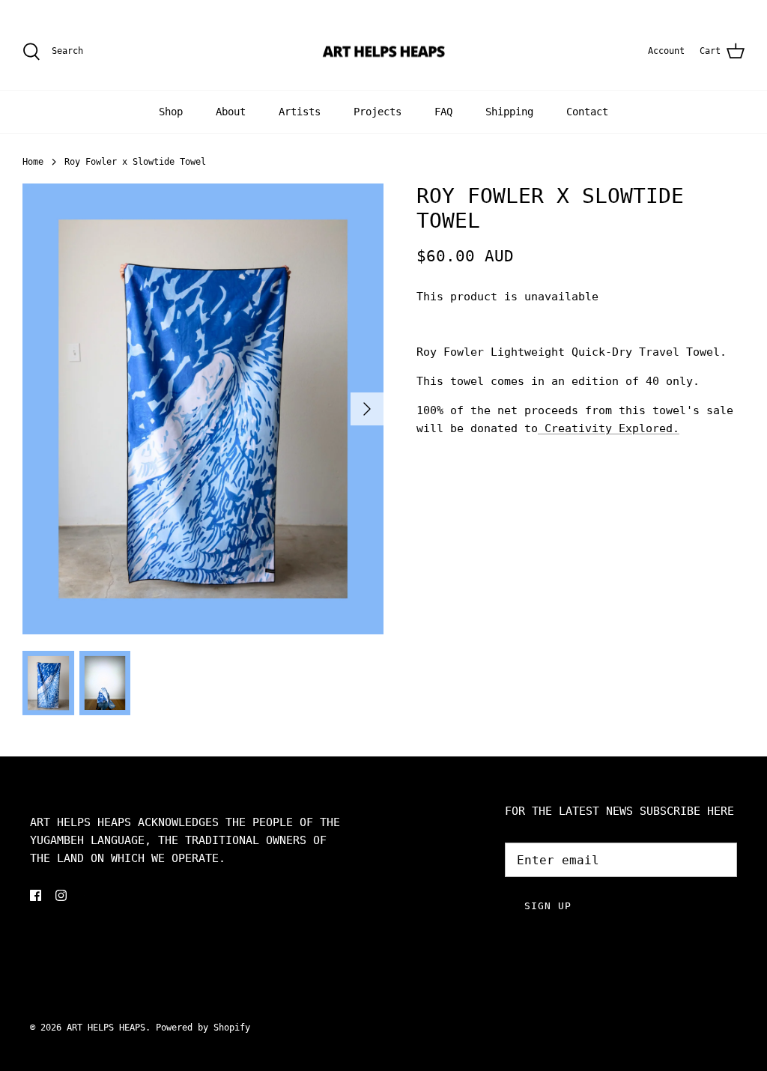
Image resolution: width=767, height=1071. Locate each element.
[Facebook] (35, 895)
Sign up (548, 905)
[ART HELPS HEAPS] (384, 52)
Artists (300, 112)
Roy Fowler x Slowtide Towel (135, 162)
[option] (203, 409)
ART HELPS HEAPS (106, 1027)
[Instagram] (61, 895)
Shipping (509, 112)
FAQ (443, 112)
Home (32, 162)
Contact (587, 112)
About (231, 112)
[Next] (367, 408)
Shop (171, 112)
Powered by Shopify (203, 1027)
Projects (377, 112)
